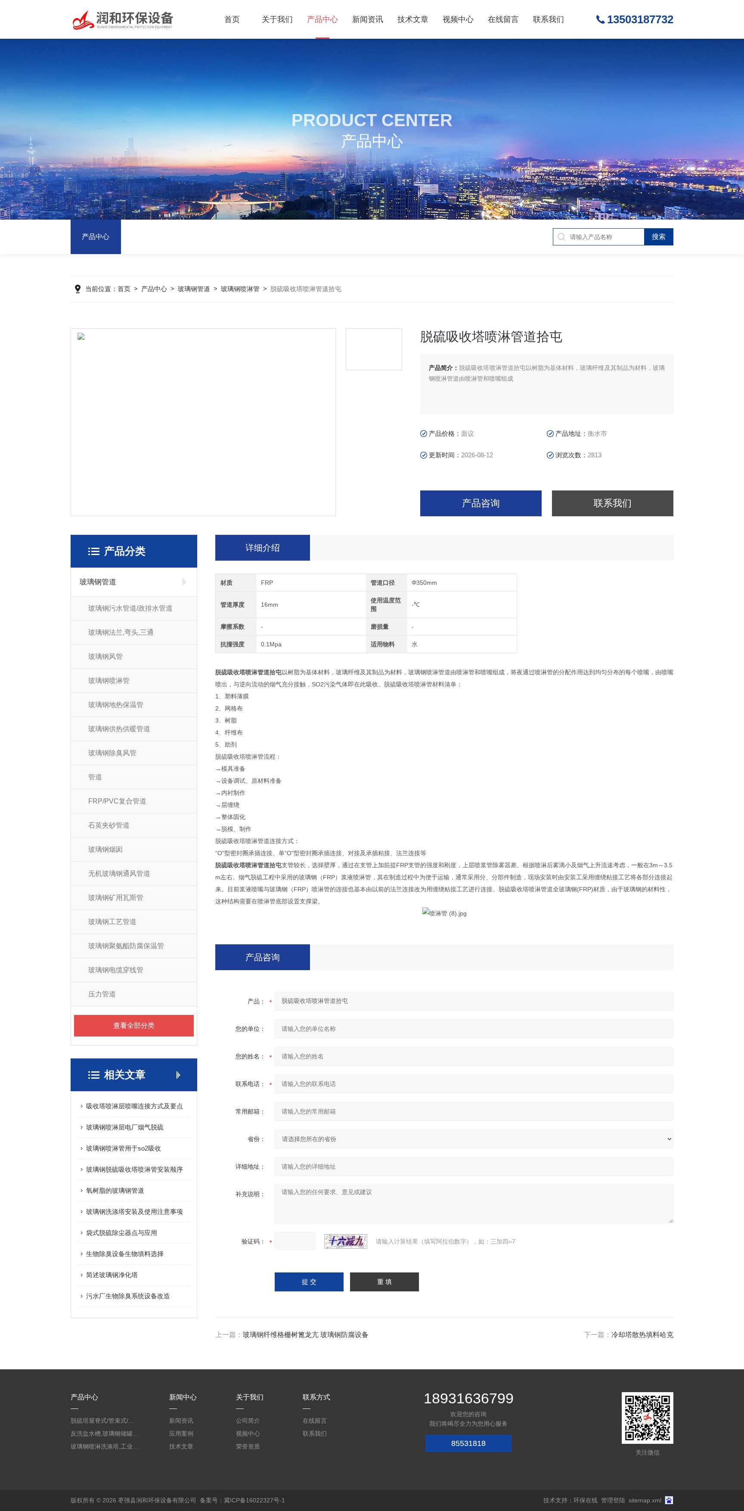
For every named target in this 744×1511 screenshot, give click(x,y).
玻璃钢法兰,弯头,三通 (121, 632)
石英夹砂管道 (109, 825)
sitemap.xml (645, 1500)
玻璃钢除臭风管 (112, 753)
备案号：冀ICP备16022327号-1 (242, 1500)
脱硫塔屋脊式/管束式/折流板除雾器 (105, 1420)
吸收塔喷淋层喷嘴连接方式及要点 (134, 1106)
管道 (95, 777)
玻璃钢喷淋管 (240, 288)
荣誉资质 (248, 1446)
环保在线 (586, 1500)
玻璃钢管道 (194, 288)
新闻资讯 (367, 19)
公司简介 (248, 1420)
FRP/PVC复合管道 (117, 801)
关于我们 (277, 19)
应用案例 (181, 1433)
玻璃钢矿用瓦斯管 (115, 897)
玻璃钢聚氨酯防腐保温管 (126, 945)
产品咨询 (481, 503)
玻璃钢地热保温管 (115, 704)
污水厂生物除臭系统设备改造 (128, 1296)
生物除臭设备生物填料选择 (125, 1253)
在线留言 (503, 19)
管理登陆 (613, 1500)
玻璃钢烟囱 (105, 849)
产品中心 (322, 19)
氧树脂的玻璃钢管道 (115, 1190)
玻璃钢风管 (105, 656)
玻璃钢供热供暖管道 (119, 728)
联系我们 (548, 19)
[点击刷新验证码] (345, 1241)
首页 (232, 19)
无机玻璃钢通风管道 (119, 873)
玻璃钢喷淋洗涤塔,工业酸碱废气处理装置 (105, 1446)
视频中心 (458, 19)
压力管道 (102, 994)
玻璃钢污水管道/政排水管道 (130, 608)
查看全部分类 (134, 1025)
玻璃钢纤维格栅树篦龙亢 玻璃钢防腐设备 (306, 1334)
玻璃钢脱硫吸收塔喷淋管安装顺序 (134, 1169)
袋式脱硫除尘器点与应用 (121, 1232)
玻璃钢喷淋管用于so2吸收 (123, 1148)
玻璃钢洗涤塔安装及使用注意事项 (134, 1211)
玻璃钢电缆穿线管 (115, 970)
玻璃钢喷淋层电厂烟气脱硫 (125, 1127)
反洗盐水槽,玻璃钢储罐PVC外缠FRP (105, 1433)
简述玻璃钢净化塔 (112, 1274)
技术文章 (412, 19)
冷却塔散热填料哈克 (642, 1334)
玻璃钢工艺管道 (112, 921)
